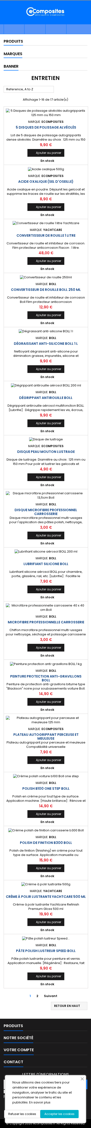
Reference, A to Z (28, 89)
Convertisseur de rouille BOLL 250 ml (46, 289)
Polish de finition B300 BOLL (46, 842)
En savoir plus (39, 1102)
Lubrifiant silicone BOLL (46, 563)
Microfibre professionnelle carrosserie (46, 622)
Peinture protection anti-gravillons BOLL (46, 678)
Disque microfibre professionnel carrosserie (46, 512)
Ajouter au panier (46, 153)
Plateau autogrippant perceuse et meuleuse (46, 736)
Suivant (52, 996)
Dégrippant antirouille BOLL (46, 397)
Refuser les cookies (22, 1114)
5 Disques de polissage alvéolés (46, 127)
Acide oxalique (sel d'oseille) (46, 181)
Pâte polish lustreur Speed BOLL (46, 950)
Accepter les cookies (59, 1114)
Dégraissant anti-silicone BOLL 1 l (46, 343)
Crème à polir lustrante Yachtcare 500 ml (46, 896)
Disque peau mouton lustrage (46, 451)
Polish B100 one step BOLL (46, 788)
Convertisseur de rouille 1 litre (46, 235)
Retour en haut (69, 1006)
